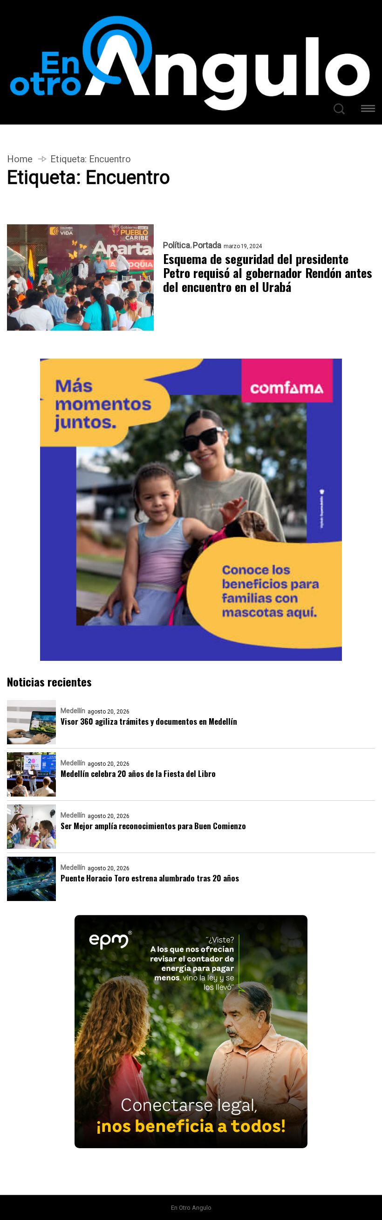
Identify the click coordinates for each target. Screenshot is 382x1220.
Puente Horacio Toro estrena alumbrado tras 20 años (150, 877)
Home (20, 159)
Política (176, 245)
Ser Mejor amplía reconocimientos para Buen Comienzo (153, 825)
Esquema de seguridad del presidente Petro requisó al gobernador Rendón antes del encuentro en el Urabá (267, 273)
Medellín (73, 710)
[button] (368, 110)
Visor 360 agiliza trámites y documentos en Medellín (149, 721)
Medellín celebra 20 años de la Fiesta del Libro (138, 773)
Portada (207, 245)
